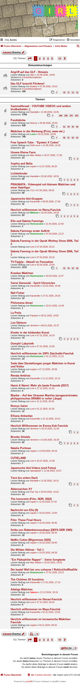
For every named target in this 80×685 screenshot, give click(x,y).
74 (68, 268)
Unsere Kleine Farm (23, 152)
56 (77, 126)
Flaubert (34, 315)
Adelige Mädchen (22, 589)
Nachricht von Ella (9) (24, 510)
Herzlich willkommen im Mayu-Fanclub (35, 609)
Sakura (34, 592)
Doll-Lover (35, 145)
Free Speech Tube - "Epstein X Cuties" (35, 142)
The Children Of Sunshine (27, 579)
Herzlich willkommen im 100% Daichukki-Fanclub (42, 353)
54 (68, 126)
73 (64, 268)
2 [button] (39, 58)
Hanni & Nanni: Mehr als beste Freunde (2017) (40, 385)
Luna (33, 134)
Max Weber (36, 155)
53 (64, 126)
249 (60, 115)
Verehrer (34, 325)
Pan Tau (34, 492)
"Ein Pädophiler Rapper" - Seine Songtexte (38, 559)
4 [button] (48, 58)
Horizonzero (36, 224)
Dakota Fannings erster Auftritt (30, 230)
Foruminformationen (32, 77)
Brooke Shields (20, 436)
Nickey (33, 123)
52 (73, 137)
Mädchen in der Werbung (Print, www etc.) (37, 131)
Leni (32, 246)
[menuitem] (7, 39)
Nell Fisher (17, 292)
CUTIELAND (18, 458)
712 (32, 190)
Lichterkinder (19, 173)
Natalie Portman (21, 448)
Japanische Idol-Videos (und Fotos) (33, 467)
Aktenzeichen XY (21, 489)
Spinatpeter (35, 470)
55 (73, 126)
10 (64, 92)
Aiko (32, 75)
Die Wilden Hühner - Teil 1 (27, 549)
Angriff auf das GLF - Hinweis (29, 72)
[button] (30, 58)
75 (73, 268)
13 (77, 92)
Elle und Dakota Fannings (27, 221)
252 (76, 115)
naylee (33, 166)
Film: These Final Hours (26, 520)
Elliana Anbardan (22, 415)
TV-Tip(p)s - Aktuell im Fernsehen (32, 261)
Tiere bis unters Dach (24, 477)
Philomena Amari (22, 302)
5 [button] (52, 58)
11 (68, 92)
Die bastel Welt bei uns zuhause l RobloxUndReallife (44, 569)
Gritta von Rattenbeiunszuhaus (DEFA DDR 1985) (41, 529)
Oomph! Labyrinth (22, 343)
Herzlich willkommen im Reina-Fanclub (36, 209)
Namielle (34, 112)
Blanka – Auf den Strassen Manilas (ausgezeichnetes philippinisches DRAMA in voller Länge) (44, 397)
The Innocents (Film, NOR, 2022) (31, 498)
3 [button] (44, 58)
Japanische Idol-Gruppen (27, 198)
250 (65, 115)
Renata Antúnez (21, 375)
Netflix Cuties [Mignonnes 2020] (31, 539)
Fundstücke (18, 120)
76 (77, 268)
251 (71, 115)
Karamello (35, 201)
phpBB (29, 681)
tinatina (33, 86)
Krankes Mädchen (22, 273)
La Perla (16, 312)
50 (64, 137)
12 (73, 92)
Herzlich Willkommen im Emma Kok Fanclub (39, 425)
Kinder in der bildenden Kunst (30, 332)
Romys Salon (19, 405)
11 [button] (59, 58)
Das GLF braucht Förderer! (28, 83)
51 (68, 137)
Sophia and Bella (21, 163)
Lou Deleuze (18, 322)
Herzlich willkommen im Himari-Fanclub (36, 599)
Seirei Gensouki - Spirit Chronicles (33, 283)
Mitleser (34, 212)
